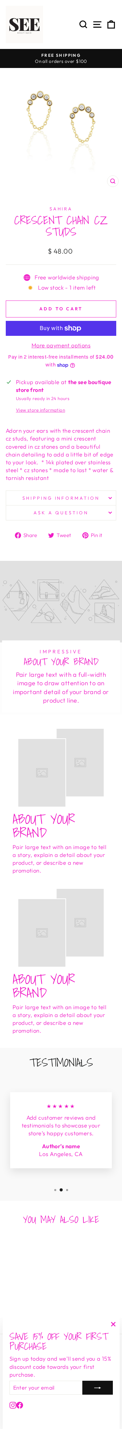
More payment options (61, 345)
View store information (40, 410)
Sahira (61, 208)
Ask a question (61, 512)
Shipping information (61, 498)
